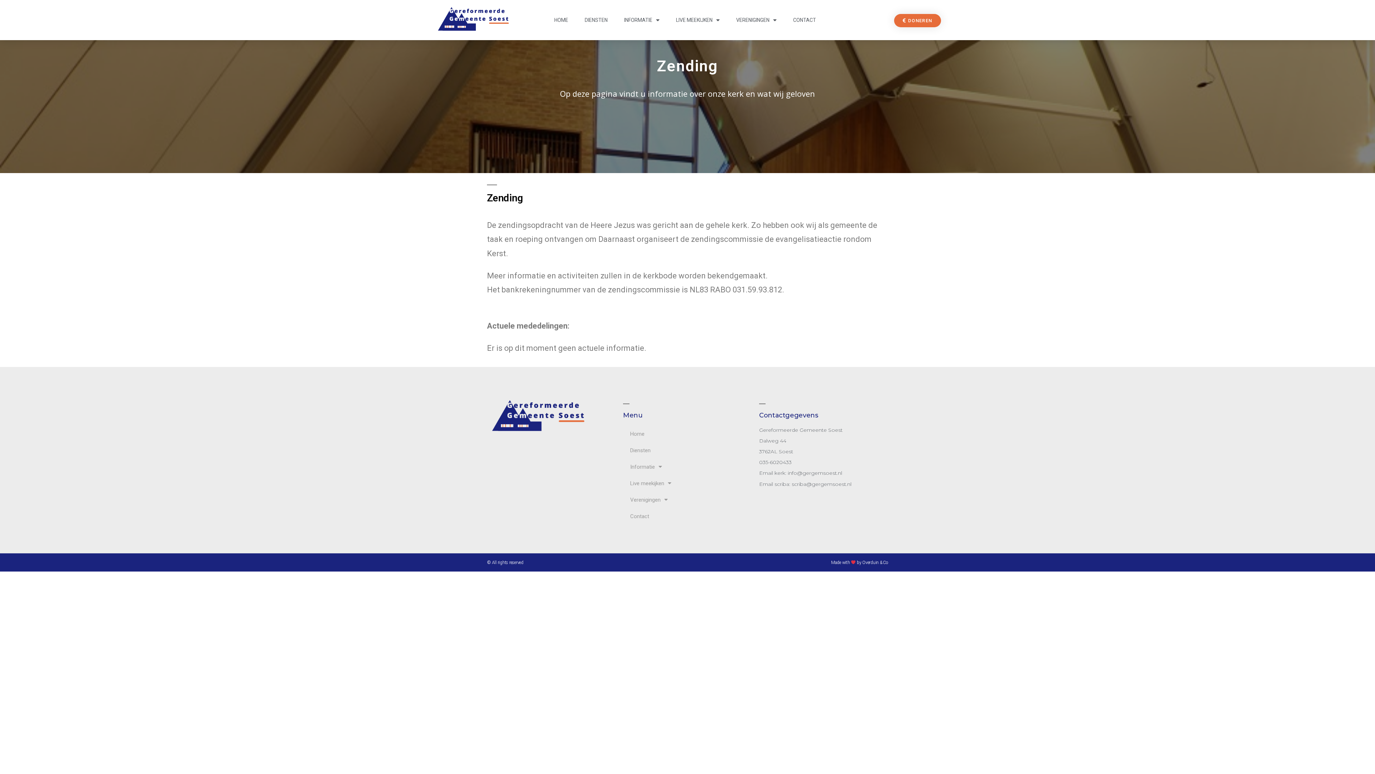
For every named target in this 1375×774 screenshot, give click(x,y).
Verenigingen (752, 20)
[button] (917, 20)
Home (561, 20)
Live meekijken (694, 20)
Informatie (638, 20)
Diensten (596, 20)
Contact (804, 20)
